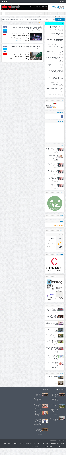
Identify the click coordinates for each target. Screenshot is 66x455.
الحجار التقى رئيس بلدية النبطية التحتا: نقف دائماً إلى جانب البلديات (55, 34)
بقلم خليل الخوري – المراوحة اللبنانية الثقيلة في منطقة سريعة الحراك (52, 150)
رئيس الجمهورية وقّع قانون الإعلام (56, 94)
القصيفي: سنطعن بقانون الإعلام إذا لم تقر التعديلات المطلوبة (55, 19)
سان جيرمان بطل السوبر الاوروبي (53, 329)
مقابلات (12, 14)
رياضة (28, 14)
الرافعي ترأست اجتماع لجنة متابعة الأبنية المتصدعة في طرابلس (54, 52)
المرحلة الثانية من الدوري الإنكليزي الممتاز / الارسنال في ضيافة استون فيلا (54, 77)
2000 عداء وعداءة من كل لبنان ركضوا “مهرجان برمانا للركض (52, 323)
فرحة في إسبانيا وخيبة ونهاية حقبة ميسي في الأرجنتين (53, 357)
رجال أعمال (50, 14)
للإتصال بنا (51, 16)
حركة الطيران (56, 16)
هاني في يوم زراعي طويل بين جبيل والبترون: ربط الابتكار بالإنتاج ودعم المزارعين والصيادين (55, 71)
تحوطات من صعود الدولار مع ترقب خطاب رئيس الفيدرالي (54, 89)
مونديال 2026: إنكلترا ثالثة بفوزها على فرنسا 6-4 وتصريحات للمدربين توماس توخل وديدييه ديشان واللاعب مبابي (52, 365)
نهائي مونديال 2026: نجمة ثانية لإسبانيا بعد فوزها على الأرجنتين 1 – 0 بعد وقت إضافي (52, 349)
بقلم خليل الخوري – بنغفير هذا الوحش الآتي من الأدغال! (52, 172)
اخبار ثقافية (42, 14)
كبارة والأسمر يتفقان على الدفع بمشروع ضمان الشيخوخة (54, 418)
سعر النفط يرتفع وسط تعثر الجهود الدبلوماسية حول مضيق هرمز (56, 83)
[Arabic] (53, 103)
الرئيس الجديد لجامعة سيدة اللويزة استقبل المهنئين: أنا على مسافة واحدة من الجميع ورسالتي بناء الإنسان (55, 28)
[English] (55, 103)
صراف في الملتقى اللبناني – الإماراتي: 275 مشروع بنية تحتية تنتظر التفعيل (55, 65)
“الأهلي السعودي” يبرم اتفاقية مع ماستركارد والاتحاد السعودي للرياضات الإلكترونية (27, 28)
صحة (38, 14)
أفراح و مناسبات (20, 14)
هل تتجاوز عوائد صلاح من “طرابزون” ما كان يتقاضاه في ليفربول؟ (52, 341)
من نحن (47, 16)
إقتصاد (59, 14)
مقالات (35, 14)
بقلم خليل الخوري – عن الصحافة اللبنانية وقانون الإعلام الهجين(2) (53, 179)
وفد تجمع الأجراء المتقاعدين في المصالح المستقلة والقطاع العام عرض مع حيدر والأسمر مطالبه (54, 59)
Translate (54, 107)
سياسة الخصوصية (42, 16)
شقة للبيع (55, 382)
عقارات (16, 14)
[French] (56, 103)
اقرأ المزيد (19, 40)
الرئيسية (62, 14)
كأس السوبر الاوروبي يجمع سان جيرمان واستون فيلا (52, 335)
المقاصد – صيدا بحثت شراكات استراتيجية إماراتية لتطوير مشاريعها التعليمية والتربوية (28, 19)
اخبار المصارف (55, 14)
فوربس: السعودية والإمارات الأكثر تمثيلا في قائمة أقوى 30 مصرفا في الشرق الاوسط (26, 47)
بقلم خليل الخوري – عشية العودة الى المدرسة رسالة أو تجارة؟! (52, 165)
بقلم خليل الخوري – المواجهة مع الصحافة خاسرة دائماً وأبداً (53, 186)
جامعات (25, 14)
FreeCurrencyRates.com (58, 225)
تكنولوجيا (32, 14)
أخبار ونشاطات (61, 16)
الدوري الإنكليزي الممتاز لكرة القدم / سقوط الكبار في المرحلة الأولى (52, 316)
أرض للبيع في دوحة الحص (52, 376)
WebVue (60, 440)
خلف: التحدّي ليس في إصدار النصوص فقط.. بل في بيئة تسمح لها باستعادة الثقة (52, 157)
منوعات (9, 14)
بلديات (46, 14)
